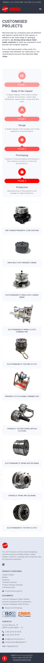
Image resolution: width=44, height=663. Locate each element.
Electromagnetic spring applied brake (22, 463)
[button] (40, 9)
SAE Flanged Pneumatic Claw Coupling (22, 230)
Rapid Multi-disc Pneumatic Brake (22, 263)
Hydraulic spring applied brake (22, 496)
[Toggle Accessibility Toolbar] (4, 658)
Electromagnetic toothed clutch (22, 364)
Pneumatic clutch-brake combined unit (22, 396)
